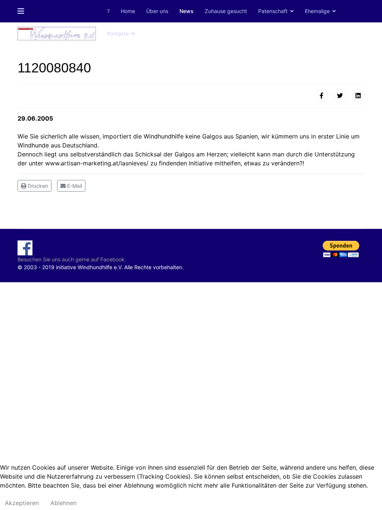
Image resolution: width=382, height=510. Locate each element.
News (186, 11)
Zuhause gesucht (226, 11)
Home (128, 11)
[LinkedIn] (358, 95)
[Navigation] (21, 11)
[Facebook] (321, 95)
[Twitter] (340, 95)
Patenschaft (273, 11)
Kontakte (118, 33)
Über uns (157, 11)
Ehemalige (317, 11)
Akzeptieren (22, 503)
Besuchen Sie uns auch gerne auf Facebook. (72, 259)
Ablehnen (63, 503)
